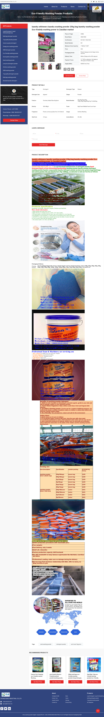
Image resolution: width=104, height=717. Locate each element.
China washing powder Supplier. (30, 714)
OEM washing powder (8, 70)
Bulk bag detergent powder (10, 36)
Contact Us (54, 702)
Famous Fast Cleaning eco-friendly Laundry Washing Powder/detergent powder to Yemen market (37, 676)
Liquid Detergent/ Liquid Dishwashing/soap (9, 32)
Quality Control (55, 700)
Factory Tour (55, 698)
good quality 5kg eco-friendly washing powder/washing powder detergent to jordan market (56, 676)
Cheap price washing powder (10, 46)
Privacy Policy (68, 702)
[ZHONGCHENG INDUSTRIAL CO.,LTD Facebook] (91, 1)
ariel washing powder (45, 644)
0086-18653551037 (16, 112)
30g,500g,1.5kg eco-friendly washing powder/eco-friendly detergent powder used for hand (93, 676)
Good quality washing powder (10, 56)
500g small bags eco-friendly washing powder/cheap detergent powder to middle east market (75, 676)
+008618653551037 (14, 115)
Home (19, 17)
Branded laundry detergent (10, 80)
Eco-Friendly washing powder (29, 17)
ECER (80, 714)
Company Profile (55, 696)
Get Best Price (69, 75)
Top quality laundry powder (10, 39)
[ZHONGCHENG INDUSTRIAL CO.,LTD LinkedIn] (96, 1)
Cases (66, 698)
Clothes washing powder (9, 67)
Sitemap (67, 700)
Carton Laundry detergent (9, 43)
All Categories (90, 702)
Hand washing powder (8, 60)
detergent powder (61, 644)
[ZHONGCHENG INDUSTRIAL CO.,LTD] (6, 6)
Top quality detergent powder (10, 74)
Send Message (43, 145)
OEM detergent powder (9, 50)
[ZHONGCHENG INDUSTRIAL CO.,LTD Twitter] (93, 1)
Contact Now (14, 120)
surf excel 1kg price (76, 644)
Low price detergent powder (10, 63)
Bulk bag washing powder (9, 77)
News (66, 696)
